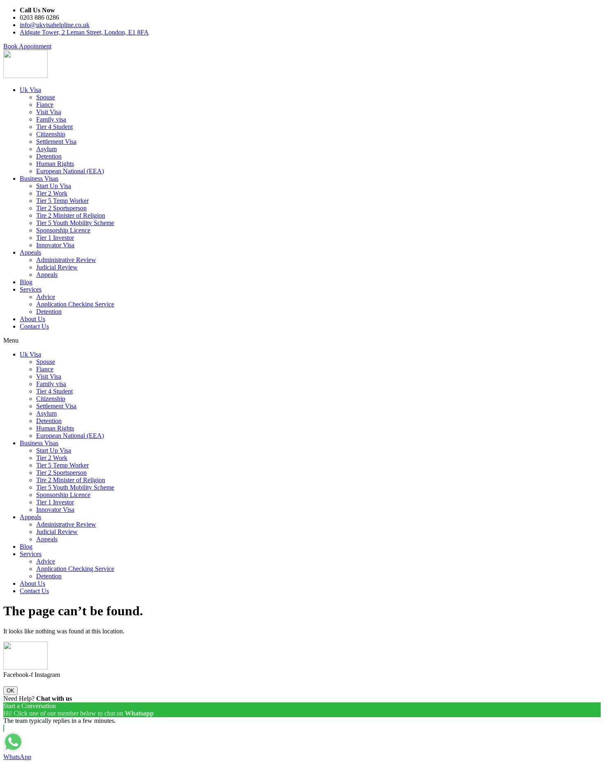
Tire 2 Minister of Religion (70, 215)
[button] (27, 46)
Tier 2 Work (51, 193)
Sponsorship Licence (63, 230)
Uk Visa (30, 89)
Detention (49, 156)
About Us (32, 318)
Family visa (51, 119)
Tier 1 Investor (55, 237)
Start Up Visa (53, 185)
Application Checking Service (75, 304)
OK (10, 691)
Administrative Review (66, 259)
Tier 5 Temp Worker (62, 200)
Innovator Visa (55, 245)
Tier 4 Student (54, 126)
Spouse (45, 97)
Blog (26, 281)
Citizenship (50, 134)
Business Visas (39, 178)
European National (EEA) (70, 171)
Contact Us (34, 326)
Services (30, 289)
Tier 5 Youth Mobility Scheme (75, 222)
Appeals (30, 252)
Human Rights (55, 163)
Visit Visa (48, 111)
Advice (45, 296)
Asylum (46, 148)
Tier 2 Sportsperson (61, 208)
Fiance (44, 104)
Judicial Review (57, 267)
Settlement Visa (56, 141)
